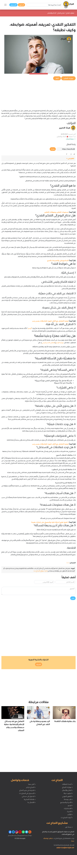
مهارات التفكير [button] (68, 78)
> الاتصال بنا (31, 802)
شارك (53, 149)
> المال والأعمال (67, 790)
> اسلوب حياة (68, 793)
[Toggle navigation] (5, 5)
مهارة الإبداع (60, 342)
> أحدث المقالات (67, 784)
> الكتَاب (70, 814)
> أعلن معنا (31, 784)
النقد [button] (57, 78)
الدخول (21, 5)
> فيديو (70, 805)
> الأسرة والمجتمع (66, 802)
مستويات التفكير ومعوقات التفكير (56, 212)
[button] (38, 158)
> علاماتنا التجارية (29, 799)
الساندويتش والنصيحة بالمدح (57, 260)
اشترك (38, 664)
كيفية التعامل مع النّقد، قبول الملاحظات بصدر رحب (50, 321)
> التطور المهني (67, 796)
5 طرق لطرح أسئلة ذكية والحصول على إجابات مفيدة (49, 522)
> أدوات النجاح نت (67, 817)
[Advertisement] (38, 94)
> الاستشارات (68, 808)
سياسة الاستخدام (12, 835)
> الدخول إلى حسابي (29, 796)
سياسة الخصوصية (23, 835)
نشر (72, 598)
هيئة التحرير (64, 127)
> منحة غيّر (69, 827)
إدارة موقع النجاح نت (41, 571)
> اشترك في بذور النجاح (27, 790)
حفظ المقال (70, 139)
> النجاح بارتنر (30, 787)
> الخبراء (70, 811)
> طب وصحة (68, 799)
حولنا (30, 835)
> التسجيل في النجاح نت (27, 793)
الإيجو (30, 328)
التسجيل (13, 5)
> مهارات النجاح (67, 787)
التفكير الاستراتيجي (48, 342)
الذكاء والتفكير (61, 136)
